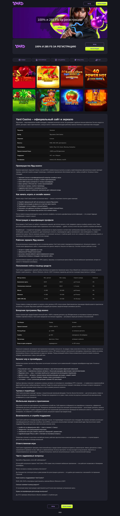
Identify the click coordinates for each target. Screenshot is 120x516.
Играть (60, 27)
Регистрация (101, 3)
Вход (89, 3)
